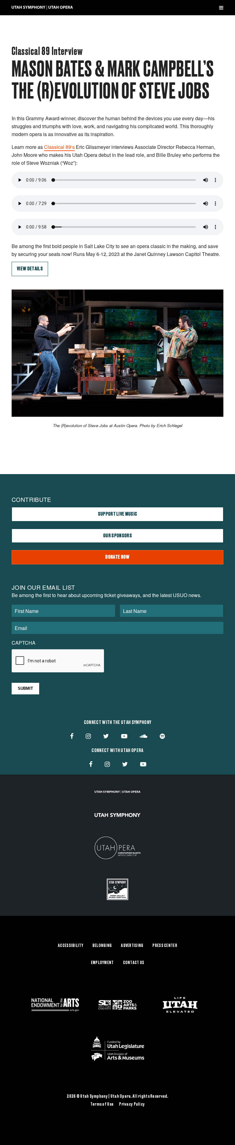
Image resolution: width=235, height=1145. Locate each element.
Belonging (102, 946)
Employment (102, 963)
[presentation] (58, 661)
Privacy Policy (132, 1104)
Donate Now (117, 557)
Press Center (164, 946)
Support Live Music (117, 514)
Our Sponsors (117, 535)
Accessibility (70, 946)
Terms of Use (102, 1104)
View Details (30, 268)
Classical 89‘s (59, 146)
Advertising (132, 946)
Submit (25, 688)
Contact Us (133, 963)
